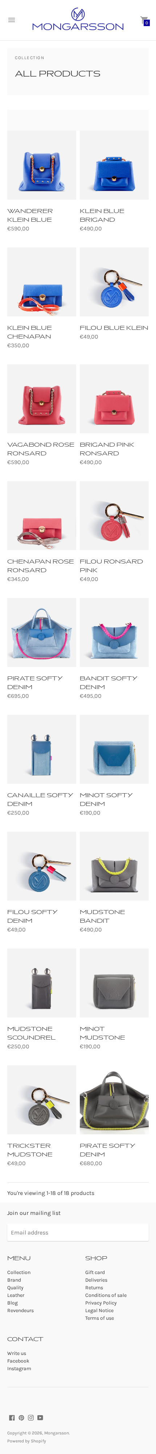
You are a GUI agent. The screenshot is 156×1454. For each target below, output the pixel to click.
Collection (18, 1272)
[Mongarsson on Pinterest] (21, 1417)
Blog (12, 1303)
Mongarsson (56, 1432)
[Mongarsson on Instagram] (31, 1417)
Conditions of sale (106, 1295)
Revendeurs (20, 1310)
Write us (16, 1353)
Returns (94, 1288)
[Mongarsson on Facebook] (12, 1417)
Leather (15, 1295)
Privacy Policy (101, 1303)
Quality (15, 1288)
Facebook (18, 1361)
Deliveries (96, 1280)
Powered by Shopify (26, 1440)
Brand (14, 1280)
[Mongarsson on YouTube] (40, 1417)
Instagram (19, 1368)
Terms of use (99, 1318)
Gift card (95, 1272)
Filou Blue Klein (114, 328)
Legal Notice (99, 1310)
